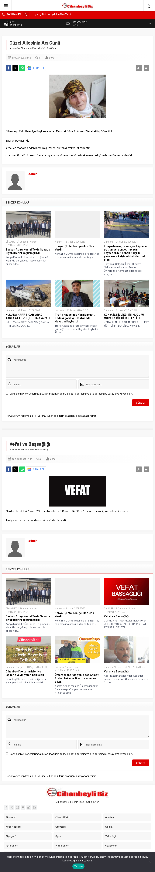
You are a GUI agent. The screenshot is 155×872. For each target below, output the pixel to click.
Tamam (78, 866)
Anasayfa (14, 48)
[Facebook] (6, 807)
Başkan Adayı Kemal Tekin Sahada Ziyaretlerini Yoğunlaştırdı (28, 251)
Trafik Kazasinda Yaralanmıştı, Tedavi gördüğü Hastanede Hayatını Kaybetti (75, 318)
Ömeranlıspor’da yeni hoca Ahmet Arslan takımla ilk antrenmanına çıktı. (77, 678)
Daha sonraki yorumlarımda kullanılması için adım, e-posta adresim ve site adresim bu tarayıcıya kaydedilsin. (71, 393)
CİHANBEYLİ (12, 241)
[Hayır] (150, 862)
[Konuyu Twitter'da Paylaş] (15, 68)
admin (32, 174)
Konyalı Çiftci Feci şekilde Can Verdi (74, 247)
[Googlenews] (34, 807)
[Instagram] (17, 807)
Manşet (33, 241)
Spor (76, 666)
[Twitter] (11, 807)
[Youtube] (23, 807)
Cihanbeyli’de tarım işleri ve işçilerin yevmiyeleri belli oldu (25, 673)
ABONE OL (39, 67)
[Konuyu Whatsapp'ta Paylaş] (22, 68)
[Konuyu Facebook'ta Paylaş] (8, 68)
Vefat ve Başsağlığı (116, 616)
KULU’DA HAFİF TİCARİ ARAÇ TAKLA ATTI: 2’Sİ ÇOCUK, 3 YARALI (28, 316)
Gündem (25, 48)
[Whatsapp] (28, 807)
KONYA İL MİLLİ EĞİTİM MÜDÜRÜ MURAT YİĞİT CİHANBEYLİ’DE (124, 316)
